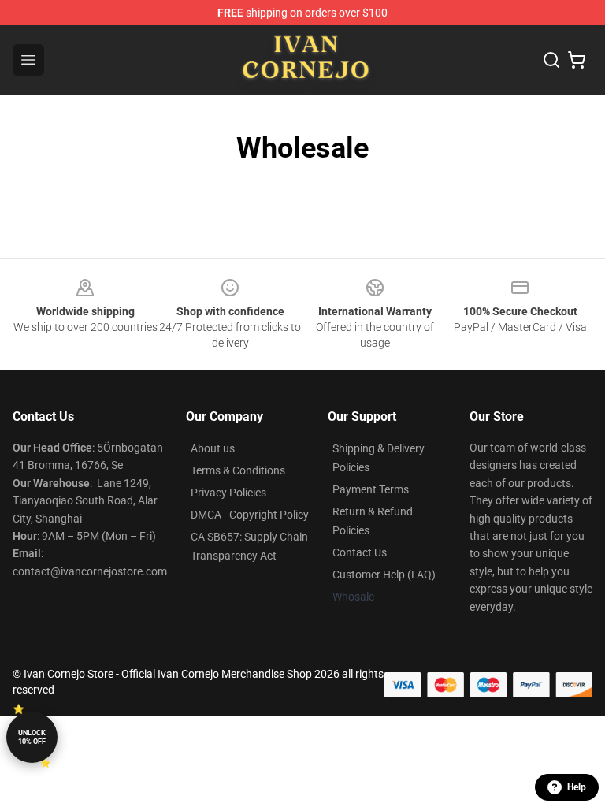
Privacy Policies (228, 492)
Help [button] (576, 787)
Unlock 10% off (32, 737)
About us (213, 448)
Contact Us (359, 552)
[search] (551, 59)
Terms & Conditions (238, 470)
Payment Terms (370, 489)
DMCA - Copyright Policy (250, 514)
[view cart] (576, 59)
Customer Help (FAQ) (384, 574)
